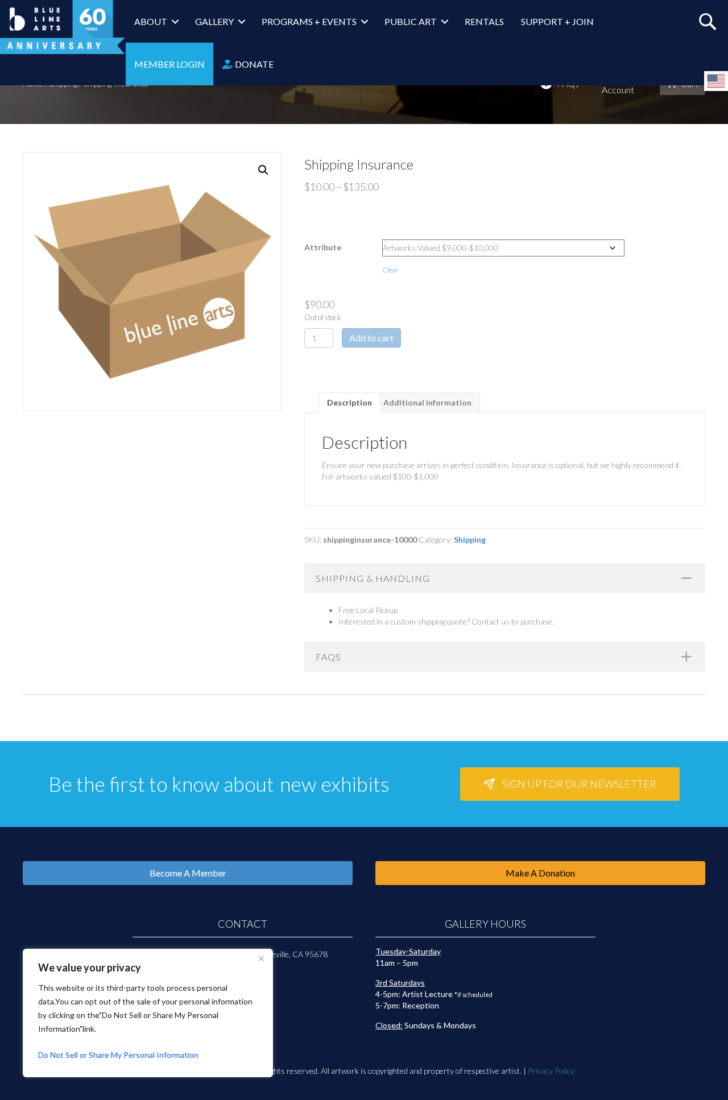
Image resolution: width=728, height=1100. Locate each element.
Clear (390, 270)
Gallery (214, 21)
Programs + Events (309, 21)
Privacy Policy (551, 1071)
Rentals (484, 21)
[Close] (261, 958)
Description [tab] (349, 402)
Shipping (470, 539)
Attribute (322, 247)
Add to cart (371, 337)
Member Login (169, 64)
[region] (148, 1013)
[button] (263, 170)
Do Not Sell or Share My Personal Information (118, 1055)
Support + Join (557, 21)
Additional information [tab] (427, 402)
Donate (253, 64)
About (150, 21)
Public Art (410, 21)
